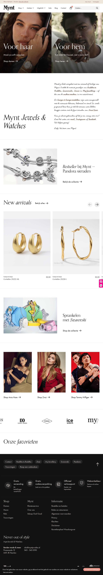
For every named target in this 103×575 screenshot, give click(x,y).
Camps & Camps (8, 276)
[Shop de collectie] (30, 315)
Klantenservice (33, 506)
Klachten (55, 521)
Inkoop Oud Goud (34, 513)
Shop (20, 8)
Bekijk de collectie (71, 181)
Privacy (54, 517)
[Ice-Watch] (48, 421)
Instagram (80, 119)
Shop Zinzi (42, 397)
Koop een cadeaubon (28, 467)
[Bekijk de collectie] (30, 167)
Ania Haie (93, 110)
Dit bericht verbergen (92, 569)
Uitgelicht (40, 8)
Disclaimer (56, 525)
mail (72, 119)
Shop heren (60, 61)
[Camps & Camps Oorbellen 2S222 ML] (27, 242)
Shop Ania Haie (11, 397)
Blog (56, 8)
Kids (5, 513)
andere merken (69, 94)
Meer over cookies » (8, 572)
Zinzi (76, 90)
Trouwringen (10, 467)
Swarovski (68, 90)
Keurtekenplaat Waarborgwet (63, 529)
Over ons (31, 510)
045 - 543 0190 (30, 550)
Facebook (92, 119)
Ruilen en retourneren (60, 510)
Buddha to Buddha (23, 461)
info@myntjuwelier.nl (32, 547)
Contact (63, 8)
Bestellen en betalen (59, 506)
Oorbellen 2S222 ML (11, 279)
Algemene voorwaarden (61, 513)
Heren (6, 510)
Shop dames (9, 61)
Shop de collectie (23, 2)
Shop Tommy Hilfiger (80, 397)
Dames (6, 506)
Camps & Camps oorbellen (68, 99)
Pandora (77, 461)
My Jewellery (89, 90)
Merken (29, 8)
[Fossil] (25, 421)
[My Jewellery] (71, 421)
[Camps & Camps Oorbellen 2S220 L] (76, 242)
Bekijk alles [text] (41, 204)
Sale (50, 8)
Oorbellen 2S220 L (60, 279)
